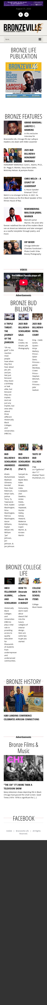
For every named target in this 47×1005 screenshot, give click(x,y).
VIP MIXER (29, 242)
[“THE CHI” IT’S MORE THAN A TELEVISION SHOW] (23, 768)
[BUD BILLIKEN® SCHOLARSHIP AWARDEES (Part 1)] (23, 447)
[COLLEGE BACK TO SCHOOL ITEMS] (37, 581)
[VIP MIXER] (13, 247)
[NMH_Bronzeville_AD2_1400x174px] (23, 2)
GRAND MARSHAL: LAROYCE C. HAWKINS (33, 126)
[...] (35, 797)
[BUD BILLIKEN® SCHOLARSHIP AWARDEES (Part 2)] (9, 447)
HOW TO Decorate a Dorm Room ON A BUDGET (23, 595)
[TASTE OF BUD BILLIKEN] (37, 447)
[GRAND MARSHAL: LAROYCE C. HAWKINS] (13, 128)
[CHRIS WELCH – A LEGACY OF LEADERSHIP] (13, 184)
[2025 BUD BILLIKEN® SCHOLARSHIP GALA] (23, 316)
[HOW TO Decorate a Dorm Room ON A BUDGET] (23, 581)
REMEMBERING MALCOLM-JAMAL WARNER (32, 212)
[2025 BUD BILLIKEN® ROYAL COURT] (37, 316)
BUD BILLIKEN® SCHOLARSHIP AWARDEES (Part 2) (10, 461)
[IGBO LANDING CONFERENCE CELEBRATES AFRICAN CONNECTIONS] (23, 699)
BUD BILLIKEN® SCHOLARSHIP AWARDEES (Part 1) (24, 461)
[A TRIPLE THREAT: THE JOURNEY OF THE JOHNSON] (9, 316)
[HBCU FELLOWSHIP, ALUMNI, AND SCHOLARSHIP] (9, 581)
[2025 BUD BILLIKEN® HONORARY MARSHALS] (13, 155)
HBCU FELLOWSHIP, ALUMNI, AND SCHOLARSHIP (10, 595)
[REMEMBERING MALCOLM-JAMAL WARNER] (13, 214)
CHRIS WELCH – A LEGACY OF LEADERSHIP (32, 182)
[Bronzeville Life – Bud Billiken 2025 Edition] (23, 80)
